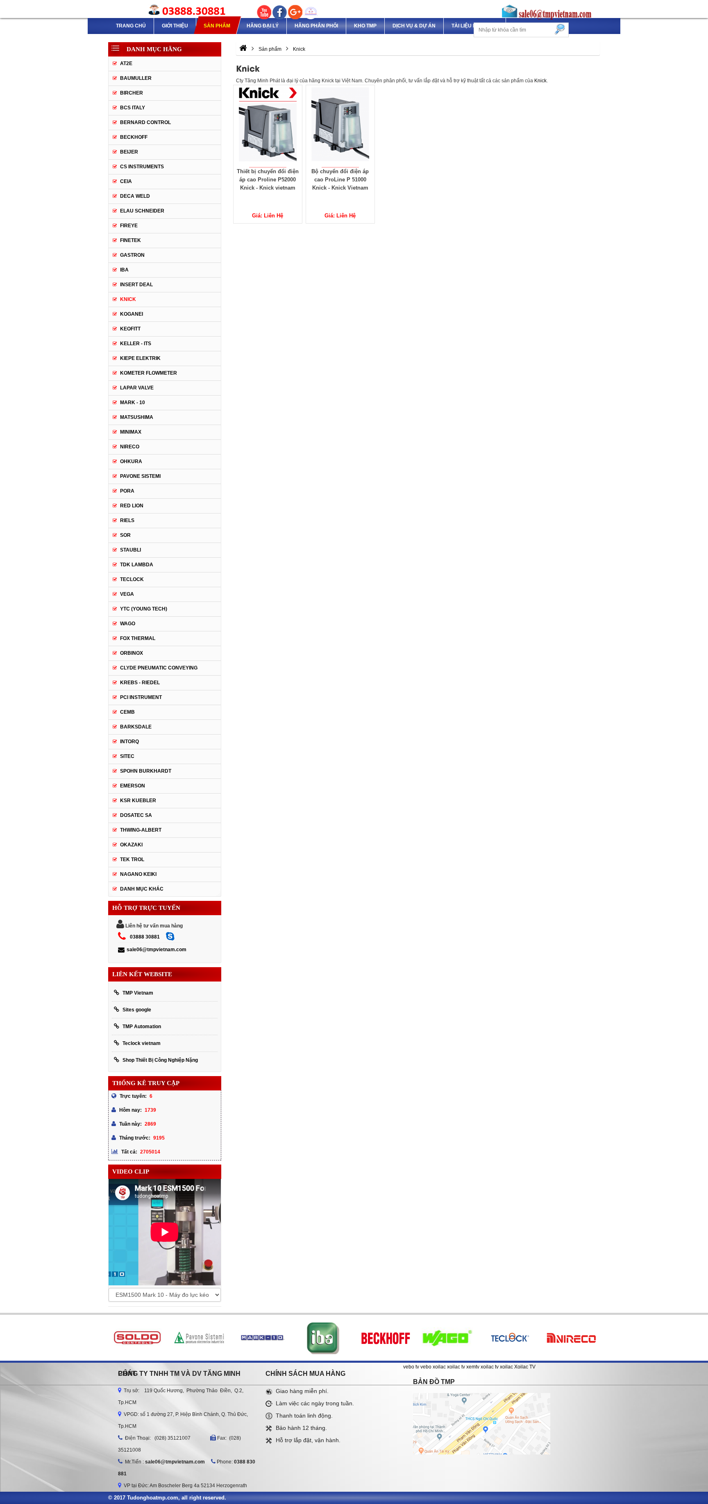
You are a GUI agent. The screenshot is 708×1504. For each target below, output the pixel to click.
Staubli (130, 550)
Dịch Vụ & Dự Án (414, 26)
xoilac (439, 1367)
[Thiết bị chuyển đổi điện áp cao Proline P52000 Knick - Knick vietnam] (267, 126)
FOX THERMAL (137, 638)
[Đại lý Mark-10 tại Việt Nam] (261, 1337)
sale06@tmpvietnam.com (156, 949)
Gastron (132, 255)
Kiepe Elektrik (140, 358)
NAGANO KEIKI (138, 874)
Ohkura (131, 461)
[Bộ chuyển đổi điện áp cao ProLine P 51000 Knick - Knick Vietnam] (340, 126)
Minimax (130, 432)
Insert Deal (136, 284)
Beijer (129, 152)
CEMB (127, 712)
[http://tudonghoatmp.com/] (243, 49)
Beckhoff (134, 137)
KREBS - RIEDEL (140, 682)
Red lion (131, 506)
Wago (127, 623)
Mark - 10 (132, 402)
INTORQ (129, 741)
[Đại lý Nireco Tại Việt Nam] (571, 1337)
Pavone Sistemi (140, 476)
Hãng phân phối (316, 26)
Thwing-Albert (140, 830)
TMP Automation (142, 1026)
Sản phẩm (217, 26)
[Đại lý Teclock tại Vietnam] (509, 1337)
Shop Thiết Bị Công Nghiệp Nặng (160, 1060)
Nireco (129, 447)
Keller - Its (135, 343)
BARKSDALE (136, 727)
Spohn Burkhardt (145, 771)
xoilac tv (456, 1367)
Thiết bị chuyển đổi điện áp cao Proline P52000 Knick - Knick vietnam (267, 179)
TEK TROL (132, 859)
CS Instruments (142, 167)
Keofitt (130, 329)
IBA (124, 270)
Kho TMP (365, 26)
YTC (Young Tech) (143, 609)
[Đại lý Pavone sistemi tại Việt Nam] (199, 1337)
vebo (425, 1367)
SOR (125, 535)
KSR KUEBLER (138, 800)
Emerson (132, 786)
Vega (127, 594)
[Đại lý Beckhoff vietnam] (385, 1337)
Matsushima (136, 417)
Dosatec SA (136, 815)
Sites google (137, 1010)
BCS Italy (132, 108)
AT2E (126, 63)
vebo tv (411, 1367)
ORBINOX (131, 653)
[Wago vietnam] (447, 1337)
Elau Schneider (142, 211)
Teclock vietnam (142, 1043)
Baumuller (136, 78)
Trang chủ (131, 26)
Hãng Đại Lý (263, 26)
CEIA (126, 181)
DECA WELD (135, 196)
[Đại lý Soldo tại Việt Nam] (137, 1337)
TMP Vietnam (138, 993)
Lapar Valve (137, 388)
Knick (540, 81)
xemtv (472, 1367)
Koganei (131, 314)
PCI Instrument (141, 697)
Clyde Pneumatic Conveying (158, 668)
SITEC (127, 756)
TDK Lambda (136, 565)
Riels (127, 520)
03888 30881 (145, 937)
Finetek (130, 240)
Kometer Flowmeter (148, 373)
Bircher (131, 93)
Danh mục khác (141, 889)
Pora (127, 491)
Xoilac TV (525, 1367)
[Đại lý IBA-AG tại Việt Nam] (323, 1337)
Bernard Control (145, 122)
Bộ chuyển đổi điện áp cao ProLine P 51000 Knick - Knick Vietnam (340, 179)
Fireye (129, 225)
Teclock (132, 579)
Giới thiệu (175, 26)
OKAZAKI (131, 845)
